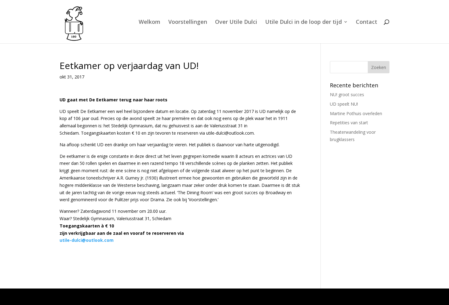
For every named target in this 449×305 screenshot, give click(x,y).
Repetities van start (349, 122)
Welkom (149, 22)
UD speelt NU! (344, 104)
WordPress (184, 297)
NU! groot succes (347, 94)
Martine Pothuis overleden (356, 113)
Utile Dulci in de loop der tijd (303, 22)
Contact (366, 22)
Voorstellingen (187, 22)
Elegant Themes (112, 297)
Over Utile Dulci (236, 22)
